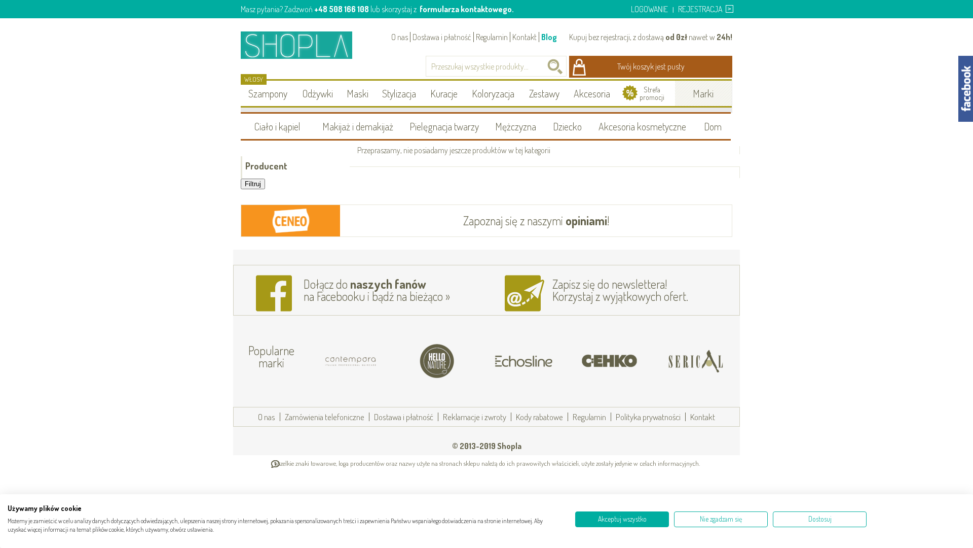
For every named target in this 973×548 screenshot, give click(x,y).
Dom (713, 126)
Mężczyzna (515, 126)
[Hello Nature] (437, 361)
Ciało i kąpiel (277, 126)
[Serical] (696, 361)
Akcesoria (592, 93)
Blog (549, 37)
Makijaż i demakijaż (357, 126)
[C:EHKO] (610, 361)
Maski (357, 93)
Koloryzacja (493, 93)
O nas (399, 37)
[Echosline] (523, 361)
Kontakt (524, 37)
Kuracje (444, 93)
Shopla (303, 45)
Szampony (267, 93)
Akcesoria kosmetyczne (642, 126)
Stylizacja (399, 93)
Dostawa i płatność (442, 37)
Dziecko (567, 126)
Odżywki (318, 93)
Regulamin (492, 37)
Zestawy (544, 93)
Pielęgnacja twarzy (444, 126)
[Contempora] (351, 361)
